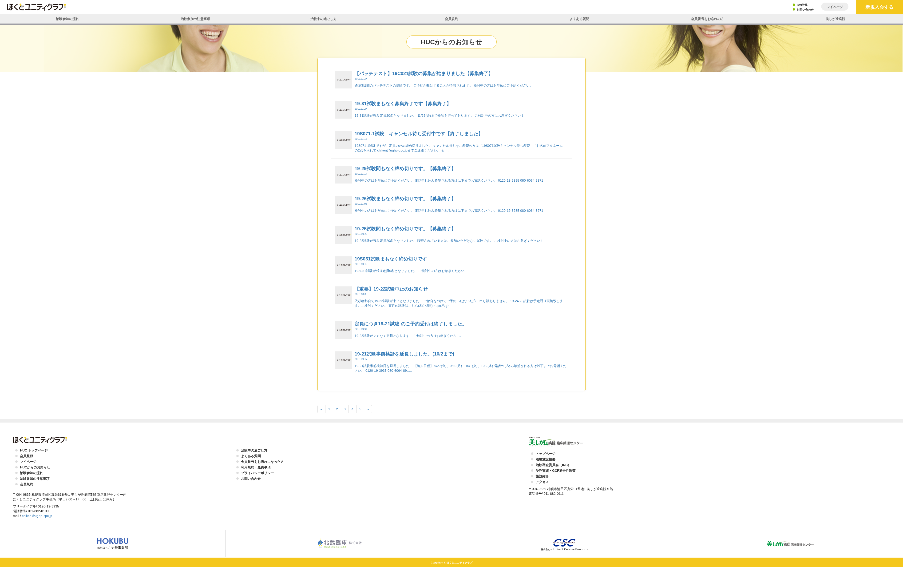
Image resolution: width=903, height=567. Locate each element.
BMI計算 (802, 5)
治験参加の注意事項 (195, 19)
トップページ (545, 453)
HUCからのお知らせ (35, 467)
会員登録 (26, 456)
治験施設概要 (545, 459)
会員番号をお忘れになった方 (262, 461)
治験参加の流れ (67, 19)
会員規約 (451, 19)
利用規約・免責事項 (256, 467)
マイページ (835, 7)
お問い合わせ (805, 9)
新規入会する (879, 7)
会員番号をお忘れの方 (707, 19)
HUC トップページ (34, 450)
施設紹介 (542, 476)
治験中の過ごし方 (323, 19)
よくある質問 (579, 19)
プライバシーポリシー (257, 473)
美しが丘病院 (835, 19)
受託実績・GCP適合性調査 (556, 470)
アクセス (542, 482)
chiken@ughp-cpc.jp (37, 516)
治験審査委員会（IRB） (553, 465)
